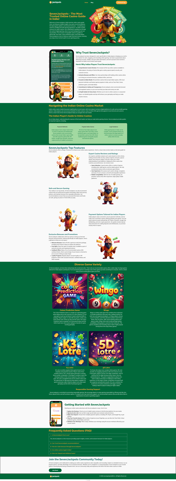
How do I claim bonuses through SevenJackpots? (66, 446)
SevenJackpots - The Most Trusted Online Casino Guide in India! (68, 16)
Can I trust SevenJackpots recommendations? (65, 443)
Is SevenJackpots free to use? (61, 435)
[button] (88, 435)
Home (86, 2)
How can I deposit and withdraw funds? (63, 453)
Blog (92, 2)
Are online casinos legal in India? (62, 450)
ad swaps (88, 480)
